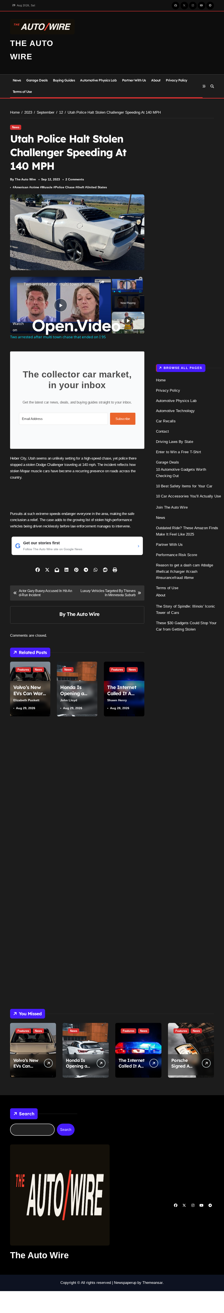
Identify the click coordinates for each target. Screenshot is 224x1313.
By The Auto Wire (23, 179)
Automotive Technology (175, 411)
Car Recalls (166, 421)
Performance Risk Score (176, 555)
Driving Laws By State (174, 442)
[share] (102, 282)
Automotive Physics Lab (98, 80)
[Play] (114, 291)
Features (23, 669)
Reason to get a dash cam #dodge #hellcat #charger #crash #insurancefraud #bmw (184, 571)
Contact (162, 431)
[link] (17, 283)
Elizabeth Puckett (26, 700)
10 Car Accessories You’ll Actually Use (188, 496)
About (156, 80)
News (17, 80)
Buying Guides (64, 80)
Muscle (47, 187)
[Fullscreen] (140, 291)
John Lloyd (68, 700)
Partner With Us (134, 80)
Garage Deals (37, 80)
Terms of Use (22, 92)
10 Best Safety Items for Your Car (184, 486)
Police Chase (65, 187)
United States (97, 187)
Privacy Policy (176, 80)
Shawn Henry (117, 700)
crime (35, 187)
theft (80, 187)
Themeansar (152, 1283)
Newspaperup (125, 1283)
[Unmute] (119, 291)
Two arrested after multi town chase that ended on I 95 (60, 284)
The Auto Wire (83, 614)
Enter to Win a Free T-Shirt (178, 452)
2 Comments (74, 179)
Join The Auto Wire (172, 507)
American (21, 187)
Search (26, 1113)
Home (161, 380)
